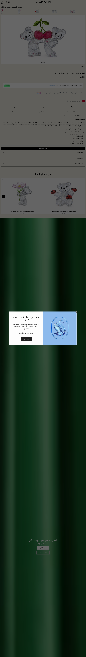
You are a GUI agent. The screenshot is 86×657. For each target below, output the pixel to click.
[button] (76, 312)
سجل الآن (26, 339)
